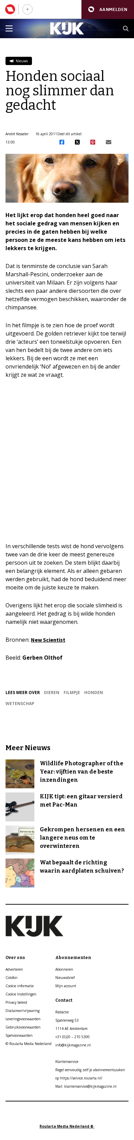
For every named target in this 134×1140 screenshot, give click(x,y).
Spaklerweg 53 (67, 1020)
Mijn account (65, 985)
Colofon (11, 977)
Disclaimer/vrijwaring (22, 1010)
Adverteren (14, 969)
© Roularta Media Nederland (28, 1043)
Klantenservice (66, 1061)
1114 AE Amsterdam (71, 1028)
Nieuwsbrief (65, 977)
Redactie (62, 1012)
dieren (51, 692)
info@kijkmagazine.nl (73, 1045)
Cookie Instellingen (20, 994)
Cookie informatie (19, 985)
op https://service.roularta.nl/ (78, 1078)
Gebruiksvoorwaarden (23, 1027)
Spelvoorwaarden (19, 1035)
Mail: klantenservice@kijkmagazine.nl (85, 1086)
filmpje (72, 692)
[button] (107, 9)
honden (93, 692)
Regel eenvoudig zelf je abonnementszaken (90, 1069)
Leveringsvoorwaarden (23, 1018)
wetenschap (19, 703)
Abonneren (64, 969)
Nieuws (21, 60)
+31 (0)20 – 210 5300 (72, 1036)
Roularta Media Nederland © (67, 1126)
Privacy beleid (16, 1002)
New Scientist (48, 639)
